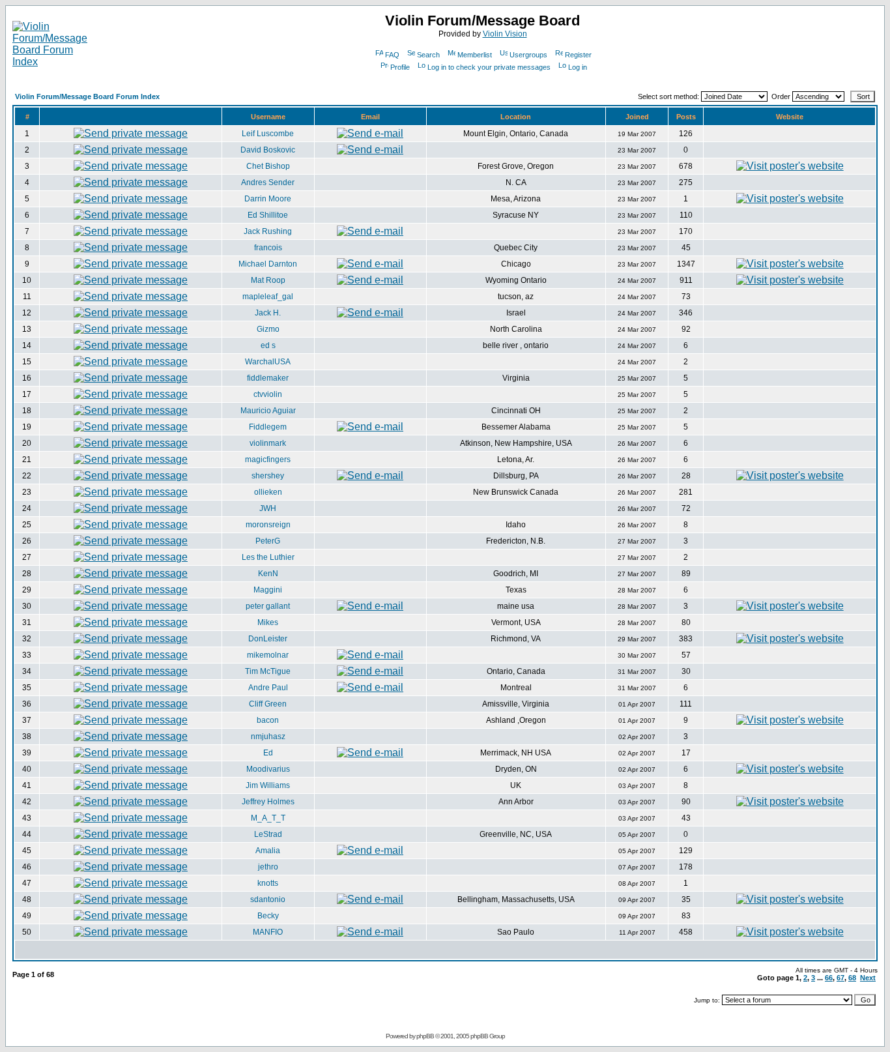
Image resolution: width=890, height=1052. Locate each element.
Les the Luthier (268, 557)
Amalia (267, 850)
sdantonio (267, 899)
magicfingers (268, 459)
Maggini (267, 589)
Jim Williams (268, 785)
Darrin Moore (267, 198)
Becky (268, 915)
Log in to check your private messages (489, 67)
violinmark (268, 443)
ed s (268, 345)
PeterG (267, 541)
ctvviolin (267, 394)
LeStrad (268, 834)
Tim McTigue (268, 671)
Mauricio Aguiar (268, 410)
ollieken (268, 492)
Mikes (267, 622)
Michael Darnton (267, 264)
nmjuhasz (268, 736)
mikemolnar (268, 655)
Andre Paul (268, 687)
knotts (267, 883)
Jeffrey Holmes (268, 801)
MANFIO (268, 932)
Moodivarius (268, 769)
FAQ (392, 55)
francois (268, 247)
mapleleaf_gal (267, 296)
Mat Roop (268, 280)
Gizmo (268, 329)
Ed (268, 752)
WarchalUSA (268, 361)
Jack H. (268, 312)
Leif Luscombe (268, 133)
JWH (267, 508)
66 (829, 978)
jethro (268, 866)
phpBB (425, 1036)
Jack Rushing (268, 231)
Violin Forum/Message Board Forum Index (87, 96)
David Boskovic (267, 149)
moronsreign (268, 524)
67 (840, 978)
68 (852, 978)
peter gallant (268, 606)
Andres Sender (267, 182)
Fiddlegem (268, 426)
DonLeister (267, 638)
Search (428, 55)
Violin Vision (505, 33)
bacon (268, 720)
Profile (400, 67)
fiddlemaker (268, 378)
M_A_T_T (268, 818)
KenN (268, 573)
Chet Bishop (268, 166)
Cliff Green (268, 704)
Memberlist (474, 55)
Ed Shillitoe (268, 215)
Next (868, 978)
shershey (267, 475)
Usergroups (528, 55)
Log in (577, 67)
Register (578, 55)
